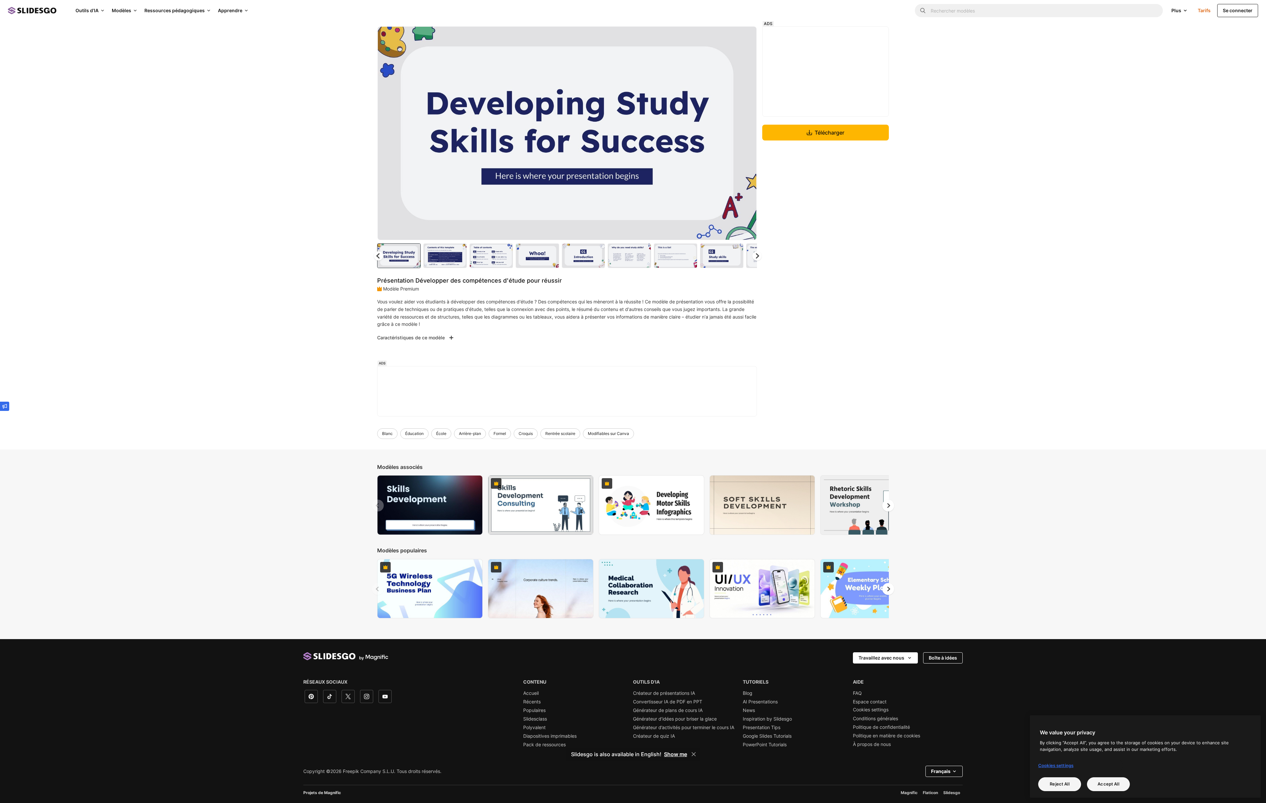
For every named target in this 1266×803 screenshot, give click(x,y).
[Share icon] (745, 37)
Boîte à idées (943, 658)
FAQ (857, 693)
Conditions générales (875, 718)
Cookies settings (871, 709)
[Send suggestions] (4, 406)
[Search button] (923, 10)
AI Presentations (760, 701)
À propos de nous (872, 744)
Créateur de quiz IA (654, 736)
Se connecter (1237, 10)
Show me (675, 754)
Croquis (526, 433)
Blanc (387, 433)
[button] (757, 256)
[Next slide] (747, 133)
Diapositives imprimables (550, 736)
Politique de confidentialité (881, 727)
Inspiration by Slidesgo (767, 719)
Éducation (414, 433)
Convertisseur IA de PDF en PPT (667, 701)
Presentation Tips (761, 727)
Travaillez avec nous (881, 658)
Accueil (531, 693)
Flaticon (930, 792)
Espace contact (870, 701)
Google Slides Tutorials (767, 736)
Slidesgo (951, 792)
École (441, 433)
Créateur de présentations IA (664, 693)
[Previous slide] (378, 505)
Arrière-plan (470, 433)
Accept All (1108, 784)
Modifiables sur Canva (608, 433)
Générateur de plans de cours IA (668, 710)
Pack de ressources (544, 744)
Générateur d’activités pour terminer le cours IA (683, 727)
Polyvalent (534, 727)
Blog (747, 693)
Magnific (909, 792)
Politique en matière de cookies (886, 735)
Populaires (534, 710)
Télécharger (829, 132)
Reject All (1059, 784)
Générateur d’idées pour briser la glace (675, 719)
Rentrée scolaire (560, 433)
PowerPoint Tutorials (765, 744)
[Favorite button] (728, 37)
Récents (532, 701)
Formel (500, 433)
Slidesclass (535, 719)
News (749, 710)
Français (940, 771)
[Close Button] (693, 754)
